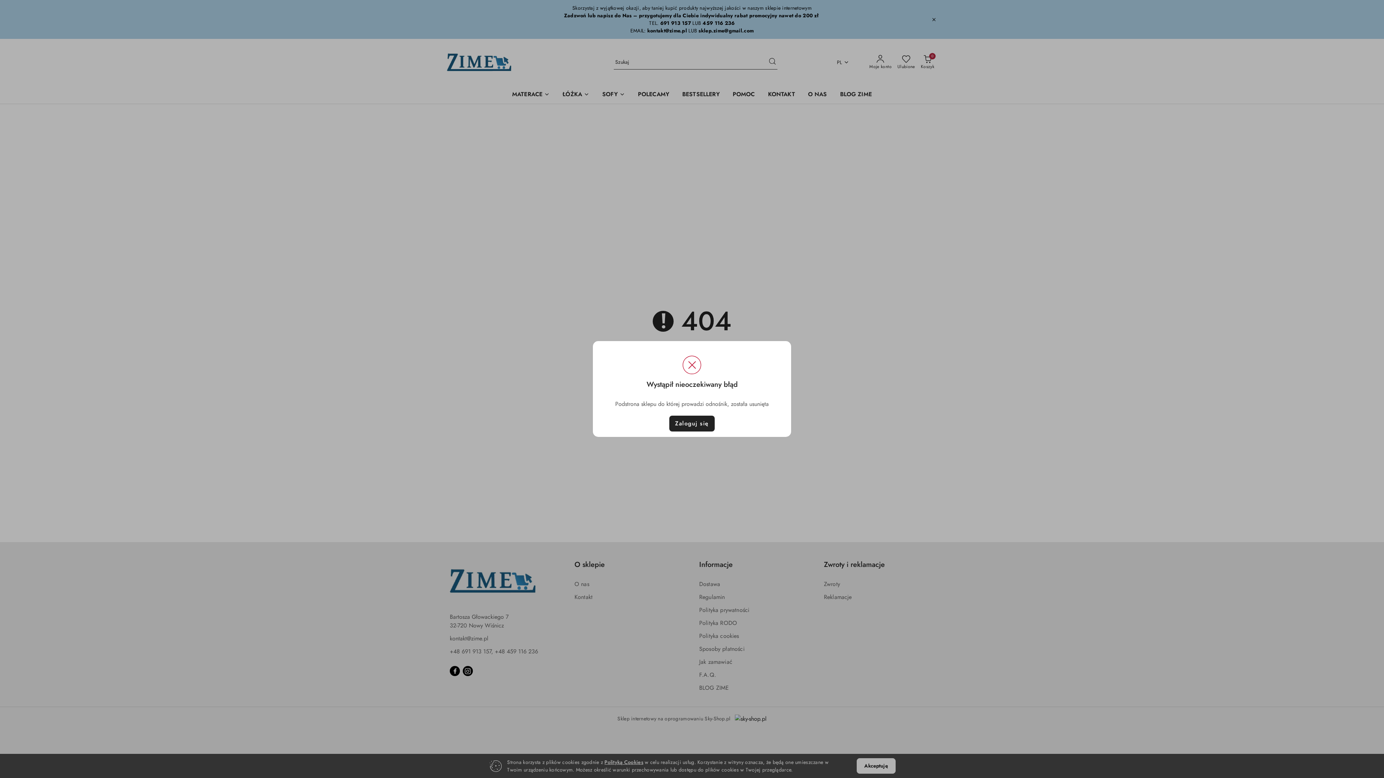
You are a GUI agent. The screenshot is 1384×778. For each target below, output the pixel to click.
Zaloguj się (692, 423)
